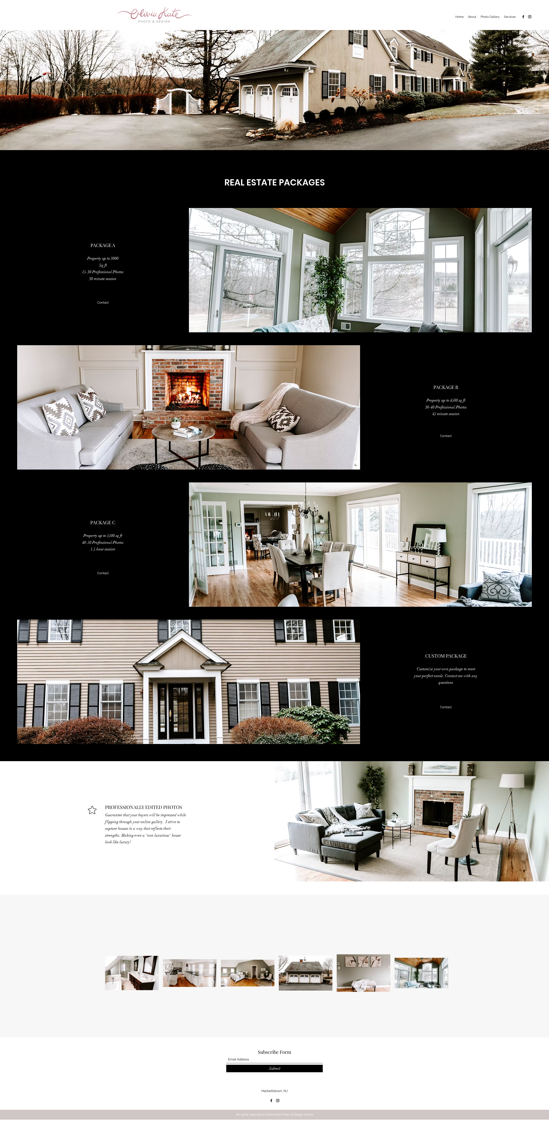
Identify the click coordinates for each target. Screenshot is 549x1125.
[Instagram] (530, 17)
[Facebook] (523, 17)
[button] (103, 302)
